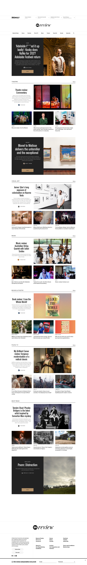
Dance (23, 33)
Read (27, 71)
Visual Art (55, 33)
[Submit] (74, 562)
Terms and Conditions (68, 545)
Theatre (48, 33)
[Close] (85, 560)
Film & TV (36, 33)
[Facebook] (12, 555)
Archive (51, 545)
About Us (38, 545)
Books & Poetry (16, 33)
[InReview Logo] (43, 25)
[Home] (18, 17)
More (74, 81)
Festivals (29, 33)
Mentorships (66, 547)
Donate (61, 33)
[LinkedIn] (16, 555)
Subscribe (68, 33)
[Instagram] (14, 555)
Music (42, 33)
